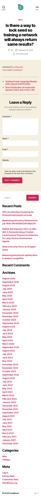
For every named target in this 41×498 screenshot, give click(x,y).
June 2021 (7, 423)
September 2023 (10, 347)
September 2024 (10, 323)
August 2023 (8, 351)
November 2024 (10, 316)
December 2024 (10, 313)
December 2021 (10, 406)
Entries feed (8, 476)
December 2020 (10, 443)
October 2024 (9, 320)
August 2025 (8, 285)
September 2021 (10, 412)
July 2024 (7, 330)
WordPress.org (9, 483)
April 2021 (7, 430)
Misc (20, 20)
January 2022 (9, 402)
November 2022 (10, 368)
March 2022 (8, 395)
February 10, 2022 (25, 50)
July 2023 (7, 354)
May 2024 (7, 337)
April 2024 (7, 340)
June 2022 (7, 385)
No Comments (22, 54)
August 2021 (8, 416)
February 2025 (9, 306)
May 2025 (7, 296)
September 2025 (10, 282)
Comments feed (10, 479)
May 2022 (7, 388)
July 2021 (7, 419)
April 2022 (7, 392)
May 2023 (7, 361)
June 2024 (7, 333)
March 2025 (8, 302)
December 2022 (10, 364)
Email (5, 149)
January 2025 (9, 309)
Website (5, 160)
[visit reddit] (7, 70)
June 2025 (7, 292)
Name (5, 139)
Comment (7, 117)
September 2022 (10, 375)
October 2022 (9, 371)
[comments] (18, 70)
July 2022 (7, 381)
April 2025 (7, 299)
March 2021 (8, 433)
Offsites (6, 460)
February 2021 (9, 436)
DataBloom (14, 493)
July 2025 (7, 289)
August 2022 (8, 378)
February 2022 (9, 399)
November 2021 (10, 409)
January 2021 (9, 440)
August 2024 (8, 326)
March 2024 (8, 344)
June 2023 (7, 357)
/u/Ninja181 (18, 67)
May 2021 (7, 426)
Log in (5, 472)
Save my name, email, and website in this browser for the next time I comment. (20, 172)
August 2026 (8, 278)
